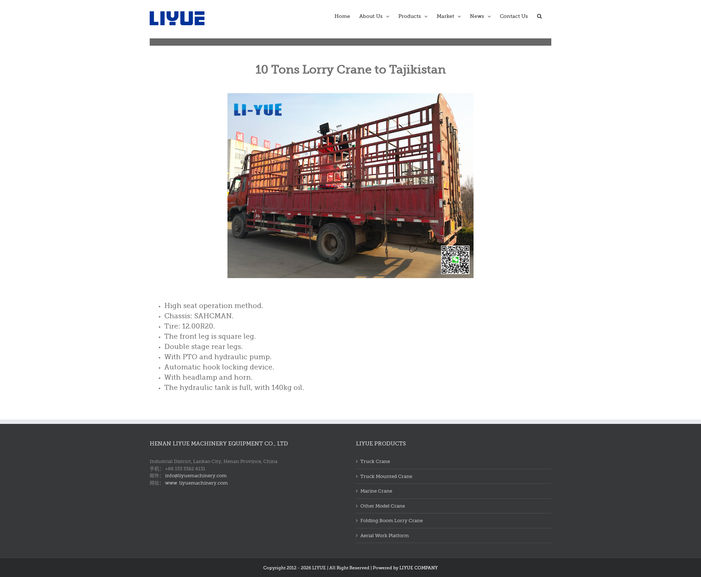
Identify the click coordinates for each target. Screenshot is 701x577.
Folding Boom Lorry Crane (391, 520)
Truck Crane (375, 461)
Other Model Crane (382, 506)
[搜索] (539, 15)
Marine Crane (376, 491)
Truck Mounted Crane (386, 476)
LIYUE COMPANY (418, 567)
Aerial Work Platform (384, 535)
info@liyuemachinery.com (196, 475)
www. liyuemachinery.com (196, 483)
